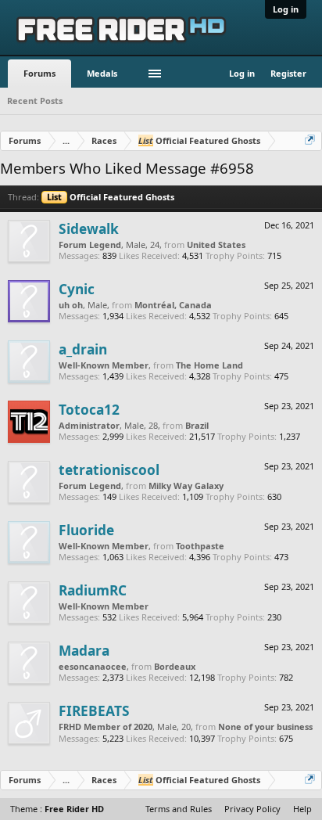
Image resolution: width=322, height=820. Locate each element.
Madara (84, 650)
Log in (286, 9)
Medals (102, 73)
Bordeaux (174, 666)
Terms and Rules (178, 809)
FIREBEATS (94, 710)
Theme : (57, 809)
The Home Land (209, 365)
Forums (39, 73)
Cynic (77, 288)
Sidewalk (89, 228)
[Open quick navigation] (311, 141)
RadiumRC (93, 590)
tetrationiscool (109, 469)
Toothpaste (200, 546)
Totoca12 (89, 409)
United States (216, 244)
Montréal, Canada (173, 305)
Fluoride (86, 529)
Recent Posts (35, 100)
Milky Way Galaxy (186, 485)
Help (302, 809)
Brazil (197, 425)
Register (288, 73)
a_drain (83, 349)
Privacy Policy (252, 809)
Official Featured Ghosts (110, 197)
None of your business (265, 726)
